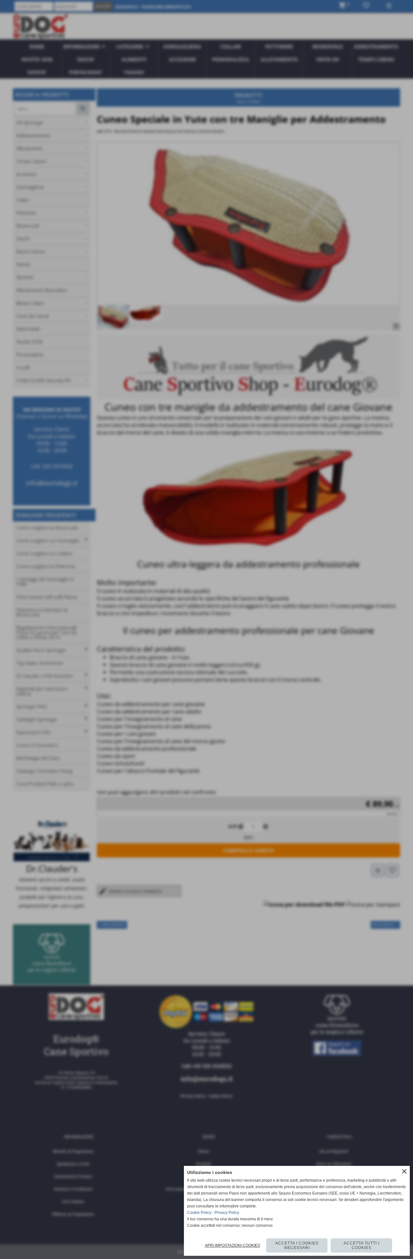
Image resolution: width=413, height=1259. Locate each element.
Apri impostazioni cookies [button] (232, 1245)
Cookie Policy (199, 1212)
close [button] (404, 1171)
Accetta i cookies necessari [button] (296, 1245)
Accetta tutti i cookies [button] (361, 1245)
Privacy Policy (227, 1212)
